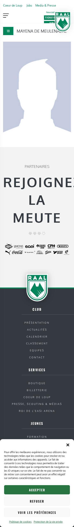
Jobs (29, 5)
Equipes (37, 350)
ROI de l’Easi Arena (37, 410)
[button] (68, 444)
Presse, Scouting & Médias (37, 404)
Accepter (37, 490)
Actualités (37, 329)
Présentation (37, 322)
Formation (37, 436)
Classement (37, 343)
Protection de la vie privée (48, 521)
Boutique (37, 383)
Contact (37, 357)
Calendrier (37, 336)
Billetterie (37, 390)
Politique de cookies (20, 521)
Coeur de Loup (12, 5)
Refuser (37, 501)
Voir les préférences (37, 512)
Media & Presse (45, 5)
